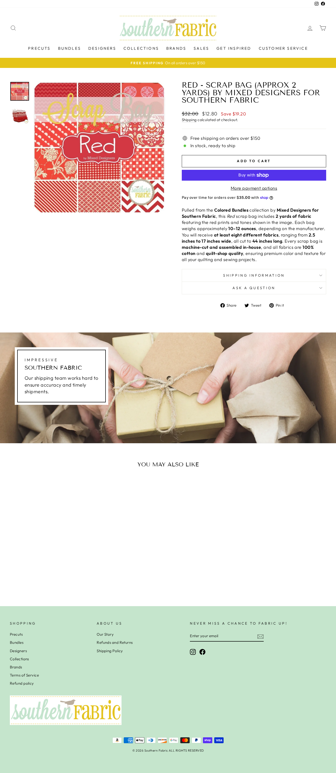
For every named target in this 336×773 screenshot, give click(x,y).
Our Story (105, 634)
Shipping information (254, 275)
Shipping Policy (110, 650)
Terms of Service (24, 675)
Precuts (39, 48)
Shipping (189, 119)
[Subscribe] (260, 636)
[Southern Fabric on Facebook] (202, 652)
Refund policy (22, 683)
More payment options (254, 188)
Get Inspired (233, 48)
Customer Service (283, 48)
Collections (141, 48)
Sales (201, 48)
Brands (176, 48)
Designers (102, 48)
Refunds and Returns (115, 642)
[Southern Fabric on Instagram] (193, 652)
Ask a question (253, 288)
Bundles (69, 48)
